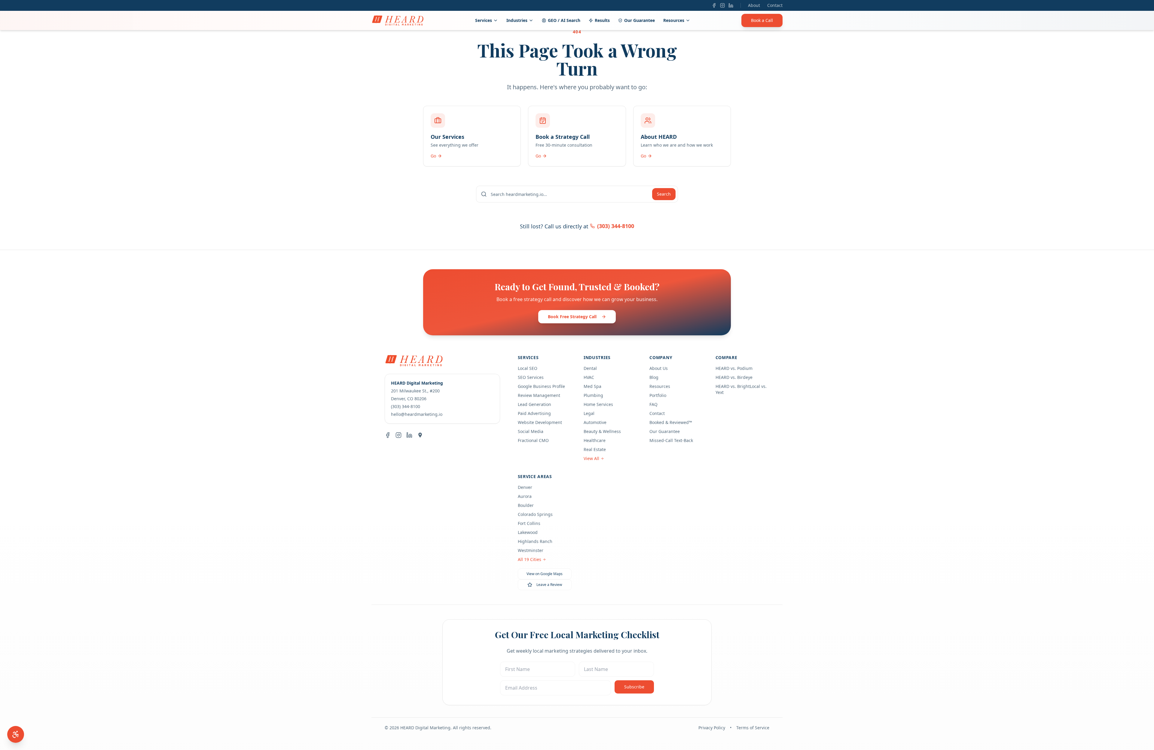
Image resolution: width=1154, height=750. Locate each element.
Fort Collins (529, 523)
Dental (590, 368)
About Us (658, 368)
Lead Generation (534, 404)
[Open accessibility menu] (15, 734)
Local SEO (527, 368)
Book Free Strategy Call (572, 316)
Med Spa (592, 386)
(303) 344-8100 (615, 226)
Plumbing (593, 395)
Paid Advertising (534, 413)
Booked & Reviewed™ (670, 422)
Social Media (530, 431)
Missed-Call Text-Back (671, 440)
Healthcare (595, 440)
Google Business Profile (541, 386)
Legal (589, 413)
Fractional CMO (533, 440)
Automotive (595, 422)
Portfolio (657, 395)
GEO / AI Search (564, 20)
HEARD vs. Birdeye (734, 377)
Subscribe (634, 687)
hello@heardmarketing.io (416, 414)
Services (483, 20)
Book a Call (762, 20)
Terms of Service (752, 727)
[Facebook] (714, 5)
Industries (516, 20)
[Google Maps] (420, 435)
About (754, 5)
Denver (525, 487)
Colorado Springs (535, 514)
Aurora (525, 496)
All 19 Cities (529, 559)
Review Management (539, 395)
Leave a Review (549, 584)
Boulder (526, 505)
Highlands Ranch (535, 541)
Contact (775, 5)
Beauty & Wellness (602, 431)
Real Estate (595, 449)
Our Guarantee (639, 20)
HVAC (589, 377)
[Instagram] (722, 5)
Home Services (598, 404)
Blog (653, 377)
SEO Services (531, 377)
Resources (673, 20)
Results (602, 20)
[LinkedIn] (730, 5)
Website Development (540, 422)
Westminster (530, 550)
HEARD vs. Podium (734, 368)
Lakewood (528, 532)
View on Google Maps (545, 573)
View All (591, 458)
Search (664, 194)
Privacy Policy (711, 727)
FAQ (653, 404)
